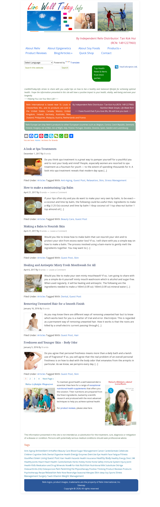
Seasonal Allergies (85, 472)
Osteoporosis (48, 469)
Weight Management (73, 476)
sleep (102, 472)
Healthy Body (103, 458)
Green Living (40, 458)
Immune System (112, 461)
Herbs (75, 461)
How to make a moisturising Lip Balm (48, 187)
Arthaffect (53, 450)
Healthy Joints (31, 461)
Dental (64, 296)
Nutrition (85, 465)
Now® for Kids (72, 465)
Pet (72, 469)
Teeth (50, 476)
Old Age (119, 465)
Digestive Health (62, 454)
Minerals (60, 465)
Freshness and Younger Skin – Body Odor (51, 342)
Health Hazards (72, 458)
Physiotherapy (82, 468)
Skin (101, 180)
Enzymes (83, 454)
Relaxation (92, 180)
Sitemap (81, 485)
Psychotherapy (31, 472)
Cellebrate (123, 450)
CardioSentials (111, 450)
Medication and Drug (46, 465)
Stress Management (115, 180)
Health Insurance (88, 458)
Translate (75, 62)
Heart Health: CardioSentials (58, 461)
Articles (41, 180)
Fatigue (116, 454)
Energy (74, 454)
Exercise (92, 454)
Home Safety (98, 461)
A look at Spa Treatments (40, 148)
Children (28, 454)
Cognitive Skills (40, 454)
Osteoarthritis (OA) (33, 469)
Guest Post (79, 180)
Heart (41, 461)
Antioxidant (42, 450)
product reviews (68, 408)
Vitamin (57, 476)
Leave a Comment (58, 192)
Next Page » (48, 379)
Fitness (124, 454)
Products (127, 468)
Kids (33, 465)
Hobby (82, 461)
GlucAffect (29, 458)
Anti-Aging (66, 180)
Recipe (42, 472)
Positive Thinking (97, 469)
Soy (106, 472)
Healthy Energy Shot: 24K (123, 458)
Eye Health (102, 454)
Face (110, 454)
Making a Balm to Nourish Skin (44, 226)
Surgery (43, 476)
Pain (58, 468)
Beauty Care (67, 219)
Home (88, 461)
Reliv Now (61, 472)
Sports (112, 472)
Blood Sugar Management (84, 450)
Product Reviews (114, 468)
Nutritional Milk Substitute (102, 465)
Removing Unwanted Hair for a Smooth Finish (54, 303)
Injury (123, 461)
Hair (76, 335)
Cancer (101, 450)
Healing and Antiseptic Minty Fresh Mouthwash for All (60, 265)
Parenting (66, 468)
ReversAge (72, 472)
